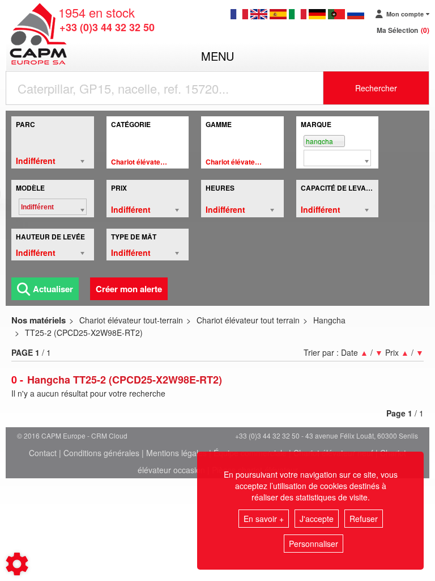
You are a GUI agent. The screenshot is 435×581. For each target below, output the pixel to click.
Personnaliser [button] (313, 543)
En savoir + (264, 518)
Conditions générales (101, 452)
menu (217, 56)
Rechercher (376, 88)
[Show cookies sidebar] (17, 564)
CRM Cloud (109, 435)
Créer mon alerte (129, 289)
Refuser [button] (363, 518)
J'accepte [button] (317, 518)
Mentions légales (176, 452)
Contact (43, 452)
